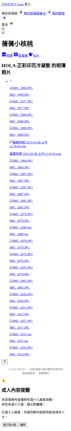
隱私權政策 (28, 373)
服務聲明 (44, 373)
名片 (36, 55)
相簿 (9, 55)
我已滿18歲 (9, 424)
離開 (22, 424)
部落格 (23, 55)
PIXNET (21, 369)
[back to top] (5, 361)
